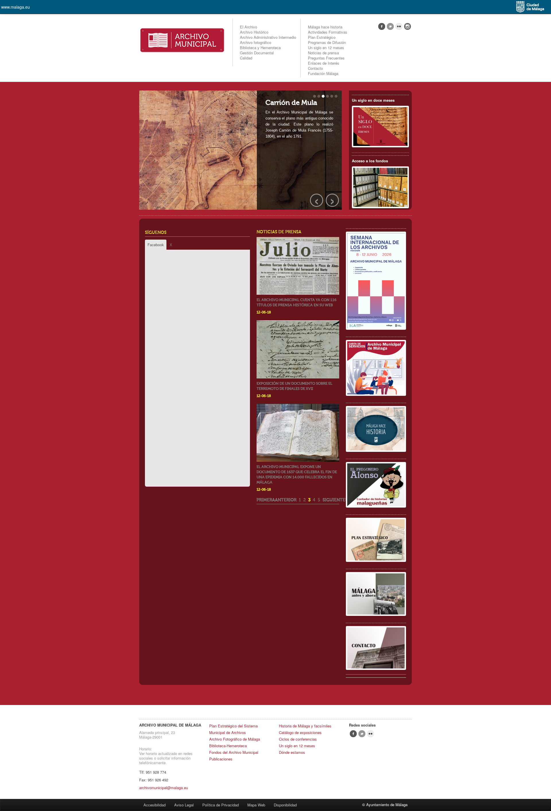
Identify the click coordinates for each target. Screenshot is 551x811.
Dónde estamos (292, 752)
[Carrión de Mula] (240, 150)
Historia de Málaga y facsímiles (305, 726)
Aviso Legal (184, 805)
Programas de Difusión (327, 42)
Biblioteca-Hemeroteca (228, 745)
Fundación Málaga (323, 73)
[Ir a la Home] (182, 39)
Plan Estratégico (321, 37)
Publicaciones (220, 759)
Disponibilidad (285, 805)
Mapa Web (256, 805)
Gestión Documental (257, 52)
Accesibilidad (154, 805)
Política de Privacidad (220, 805)
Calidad (246, 58)
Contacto (315, 68)
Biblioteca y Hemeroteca (260, 47)
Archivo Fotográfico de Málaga (234, 739)
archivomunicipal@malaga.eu (163, 787)
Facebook (156, 244)
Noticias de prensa (323, 52)
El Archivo (248, 27)
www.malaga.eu (15, 7)
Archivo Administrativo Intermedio (268, 37)
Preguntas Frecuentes (326, 58)
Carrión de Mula (291, 103)
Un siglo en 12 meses (326, 47)
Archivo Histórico (254, 32)
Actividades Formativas (327, 32)
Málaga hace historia (325, 27)
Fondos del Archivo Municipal (233, 752)
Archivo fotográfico (255, 42)
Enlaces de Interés (323, 63)
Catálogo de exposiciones (300, 732)
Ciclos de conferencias (298, 739)
